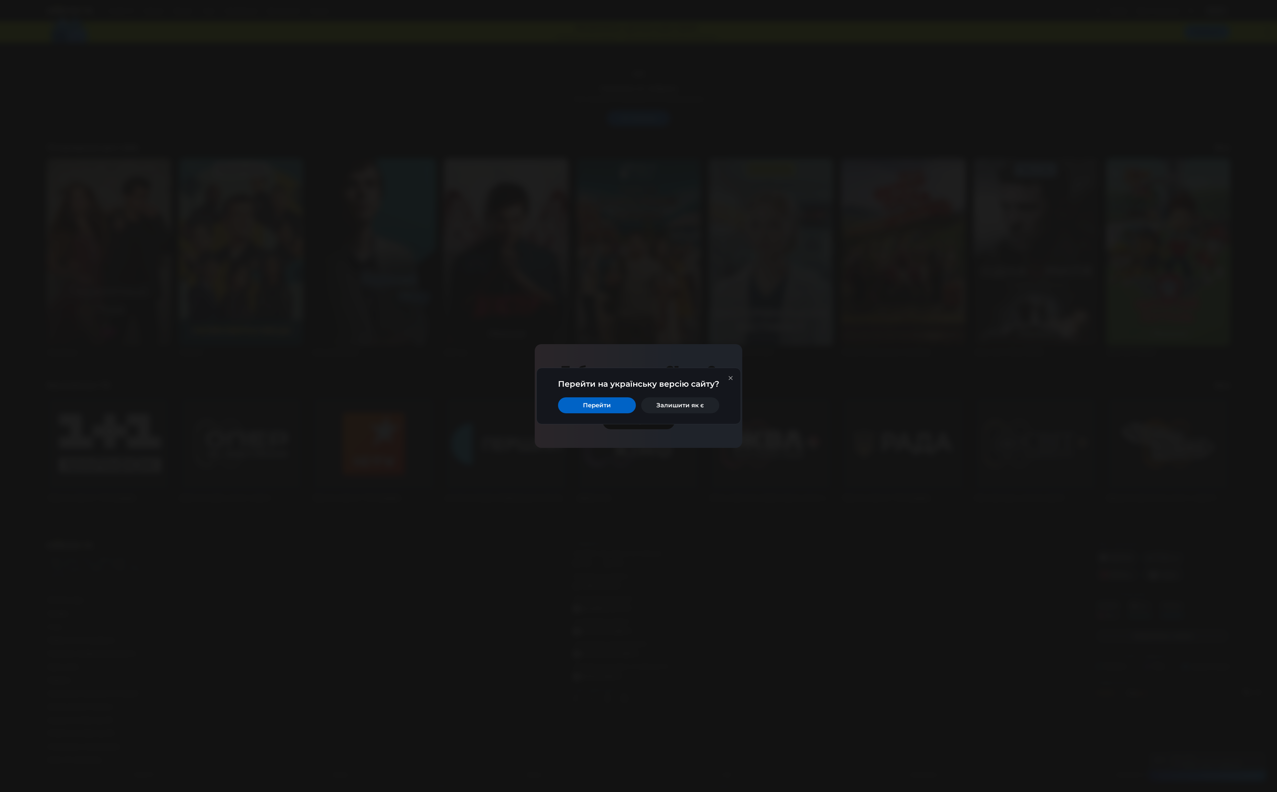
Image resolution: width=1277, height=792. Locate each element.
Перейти (597, 405)
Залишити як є (680, 405)
